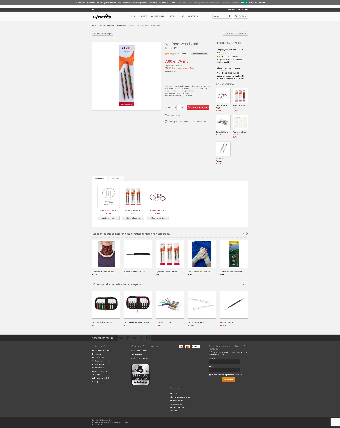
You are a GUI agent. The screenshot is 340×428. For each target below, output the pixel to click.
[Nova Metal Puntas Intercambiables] (223, 149)
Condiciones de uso (99, 371)
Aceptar (244, 2)
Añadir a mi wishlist (173, 115)
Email (211, 366)
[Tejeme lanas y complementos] (103, 16)
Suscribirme (228, 379)
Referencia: (169, 71)
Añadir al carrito (109, 218)
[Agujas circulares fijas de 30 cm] (240, 122)
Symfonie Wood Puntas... (239, 108)
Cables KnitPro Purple (221, 108)
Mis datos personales (178, 407)
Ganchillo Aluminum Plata (135, 271)
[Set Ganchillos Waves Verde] (106, 317)
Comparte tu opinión (199, 53)
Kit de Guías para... (196, 322)
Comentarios (116, 178)
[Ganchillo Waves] (170, 317)
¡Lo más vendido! (225, 84)
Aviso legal (96, 375)
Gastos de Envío (98, 364)
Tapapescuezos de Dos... (103, 271)
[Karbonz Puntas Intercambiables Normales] (234, 317)
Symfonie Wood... (133, 210)
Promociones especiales (101, 350)
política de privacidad (234, 375)
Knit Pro (132, 25)
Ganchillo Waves (222, 133)
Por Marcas (121, 25)
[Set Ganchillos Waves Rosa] (138, 317)
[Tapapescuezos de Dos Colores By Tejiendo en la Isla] (106, 267)
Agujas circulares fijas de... (239, 134)
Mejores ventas (98, 357)
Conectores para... (108, 210)
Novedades (96, 354)
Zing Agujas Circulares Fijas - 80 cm (230, 50)
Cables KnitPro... (157, 210)
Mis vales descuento (177, 400)
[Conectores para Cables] (109, 197)
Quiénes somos (98, 368)
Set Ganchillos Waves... (102, 322)
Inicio (94, 25)
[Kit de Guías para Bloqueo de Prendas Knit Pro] (202, 317)
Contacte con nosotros (101, 361)
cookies (95, 2)
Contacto (193, 16)
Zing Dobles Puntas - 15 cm (228, 68)
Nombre (212, 358)
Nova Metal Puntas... (220, 161)
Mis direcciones (176, 404)
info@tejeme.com (142, 358)
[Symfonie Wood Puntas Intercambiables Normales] (170, 267)
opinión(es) (183, 53)
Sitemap (95, 381)
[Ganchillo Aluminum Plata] (138, 267)
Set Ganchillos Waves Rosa (136, 322)
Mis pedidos (174, 393)
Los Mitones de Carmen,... (199, 271)
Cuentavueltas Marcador (231, 271)
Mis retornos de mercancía (180, 397)
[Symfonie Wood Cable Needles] (126, 108)
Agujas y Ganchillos (107, 25)
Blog (181, 16)
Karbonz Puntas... (228, 322)
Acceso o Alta (243, 9)
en (93, 10)
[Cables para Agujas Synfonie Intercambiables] (223, 95)
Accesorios (99, 178)
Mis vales (173, 411)
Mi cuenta (231, 9)
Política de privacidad (257, 2)
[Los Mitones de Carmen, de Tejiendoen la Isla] (202, 267)
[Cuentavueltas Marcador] (234, 267)
